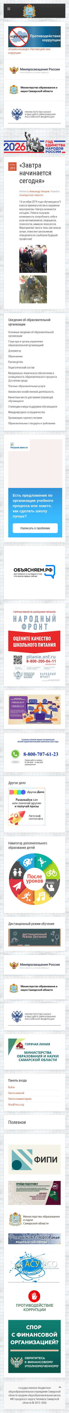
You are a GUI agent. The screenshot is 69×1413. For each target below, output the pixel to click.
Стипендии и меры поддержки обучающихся (32, 406)
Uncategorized (26, 195)
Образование (15, 356)
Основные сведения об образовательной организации (31, 334)
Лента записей (16, 1093)
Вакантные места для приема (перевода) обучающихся (30, 399)
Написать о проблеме (35, 528)
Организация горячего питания (25, 417)
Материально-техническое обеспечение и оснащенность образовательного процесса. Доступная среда (32, 377)
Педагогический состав (21, 367)
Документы (14, 350)
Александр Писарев (39, 191)
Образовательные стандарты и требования (31, 423)
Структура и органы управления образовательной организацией (25, 343)
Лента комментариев (19, 1098)
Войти (11, 1087)
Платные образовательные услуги (26, 386)
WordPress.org (16, 1104)
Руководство (15, 361)
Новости (38, 195)
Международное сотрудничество (26, 412)
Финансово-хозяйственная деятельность (31, 391)
